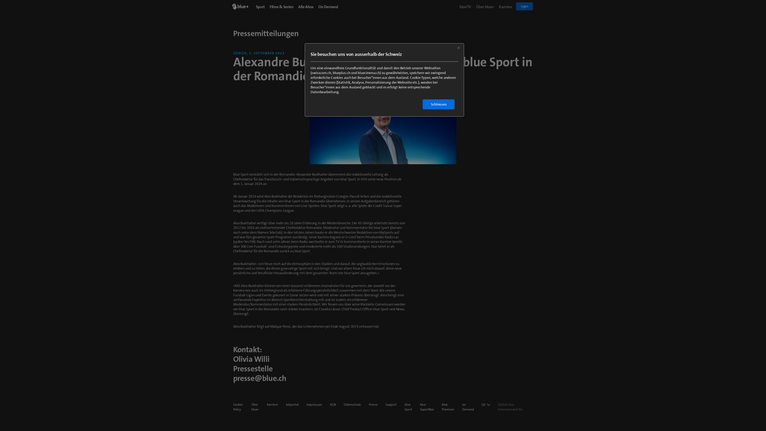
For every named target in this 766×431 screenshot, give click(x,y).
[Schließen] (458, 47)
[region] (384, 80)
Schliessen (439, 104)
